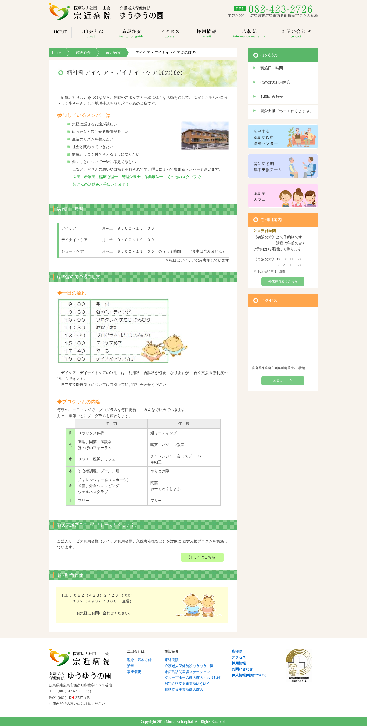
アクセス (239, 657)
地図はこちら (283, 381)
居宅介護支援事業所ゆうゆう (187, 684)
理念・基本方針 (139, 660)
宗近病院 (113, 53)
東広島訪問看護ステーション (187, 672)
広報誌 (237, 651)
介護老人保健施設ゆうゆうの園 (189, 666)
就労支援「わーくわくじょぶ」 (286, 111)
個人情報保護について (249, 675)
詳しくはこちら (202, 557)
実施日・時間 (271, 68)
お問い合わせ (271, 97)
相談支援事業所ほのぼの (184, 690)
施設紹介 (83, 53)
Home (56, 53)
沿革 (130, 666)
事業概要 (134, 672)
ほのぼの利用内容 (275, 82)
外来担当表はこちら (282, 281)
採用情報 (239, 663)
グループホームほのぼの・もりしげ (193, 678)
